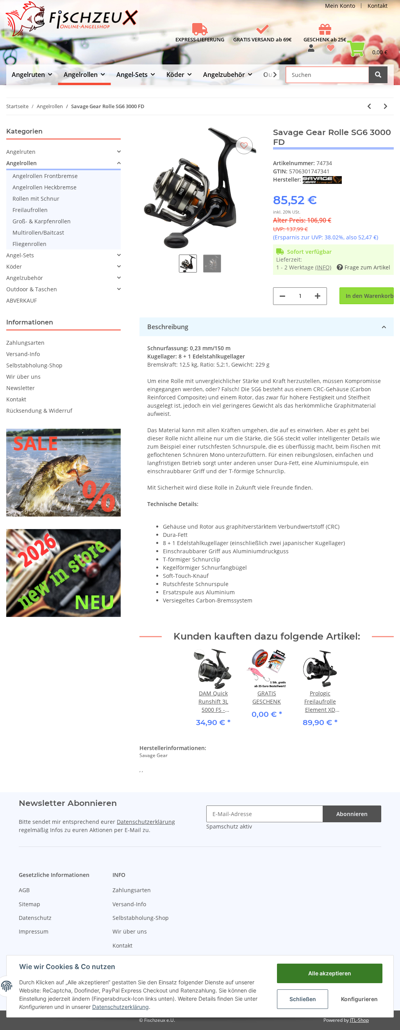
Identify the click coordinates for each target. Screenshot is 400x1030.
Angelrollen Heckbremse (44, 187)
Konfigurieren (359, 999)
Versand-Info (23, 354)
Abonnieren (352, 814)
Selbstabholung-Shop (34, 365)
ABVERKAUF (21, 300)
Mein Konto (340, 5)
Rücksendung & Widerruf (39, 410)
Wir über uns (23, 376)
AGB (24, 890)
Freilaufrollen (30, 210)
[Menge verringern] (282, 296)
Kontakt (378, 5)
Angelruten (21, 151)
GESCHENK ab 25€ (325, 39)
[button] (311, 51)
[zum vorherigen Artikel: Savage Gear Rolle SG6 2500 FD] (369, 106)
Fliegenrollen (29, 244)
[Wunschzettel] (331, 51)
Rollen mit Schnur (35, 198)
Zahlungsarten (25, 342)
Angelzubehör (24, 278)
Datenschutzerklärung (146, 821)
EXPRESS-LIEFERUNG (199, 39)
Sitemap (29, 904)
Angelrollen (21, 163)
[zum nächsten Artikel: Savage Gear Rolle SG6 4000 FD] (385, 106)
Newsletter (20, 388)
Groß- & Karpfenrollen (41, 221)
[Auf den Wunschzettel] (244, 145)
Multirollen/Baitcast (38, 232)
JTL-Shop (359, 1020)
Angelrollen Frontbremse (45, 176)
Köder (14, 266)
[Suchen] (378, 74)
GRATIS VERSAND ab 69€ (262, 39)
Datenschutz (35, 917)
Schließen (302, 999)
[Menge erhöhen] (318, 296)
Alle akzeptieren (329, 973)
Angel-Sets (20, 255)
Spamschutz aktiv (229, 826)
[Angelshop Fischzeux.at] (72, 22)
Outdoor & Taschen (31, 289)
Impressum (33, 931)
